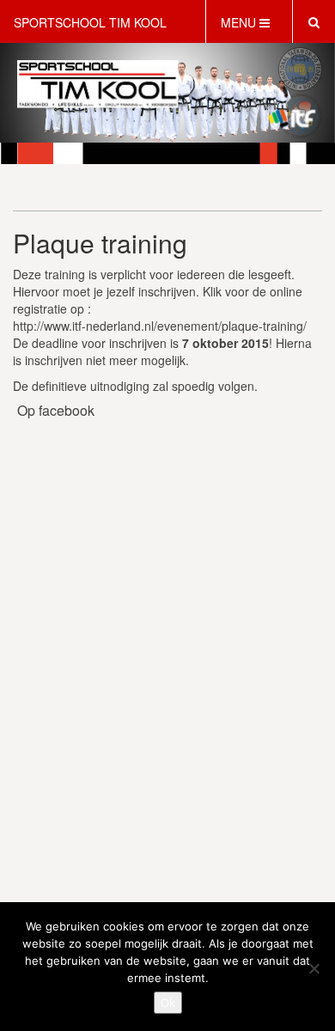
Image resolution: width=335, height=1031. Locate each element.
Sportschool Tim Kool (90, 22)
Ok (168, 1003)
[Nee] (313, 968)
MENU (240, 22)
